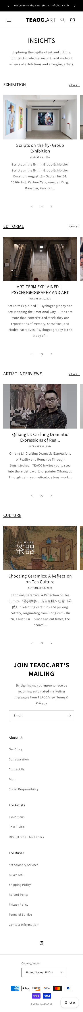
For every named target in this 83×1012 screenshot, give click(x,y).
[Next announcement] (75, 6)
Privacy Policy (18, 905)
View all (74, 85)
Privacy (41, 703)
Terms (60, 697)
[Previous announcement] (8, 6)
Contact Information (23, 925)
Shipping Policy (20, 885)
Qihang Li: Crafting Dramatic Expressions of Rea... (40, 437)
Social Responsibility (24, 789)
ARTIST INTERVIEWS (22, 373)
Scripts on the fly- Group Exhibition (40, 148)
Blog (12, 779)
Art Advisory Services (24, 865)
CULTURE (12, 515)
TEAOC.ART (46, 1003)
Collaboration (19, 759)
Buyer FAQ (16, 875)
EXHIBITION (14, 84)
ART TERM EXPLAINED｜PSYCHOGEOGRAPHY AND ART (40, 289)
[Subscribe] (69, 716)
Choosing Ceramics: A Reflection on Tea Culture (40, 579)
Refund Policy (19, 895)
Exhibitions (17, 817)
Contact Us (17, 769)
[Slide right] (51, 206)
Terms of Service (20, 914)
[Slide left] (32, 206)
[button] (9, 20)
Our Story (15, 749)
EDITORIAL (13, 226)
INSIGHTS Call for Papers (26, 837)
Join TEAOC (17, 827)
